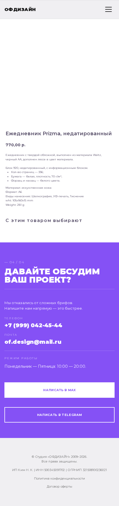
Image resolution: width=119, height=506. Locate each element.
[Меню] (108, 9)
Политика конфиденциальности (59, 478)
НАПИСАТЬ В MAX (59, 390)
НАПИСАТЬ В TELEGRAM (59, 415)
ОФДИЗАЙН (20, 9)
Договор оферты (59, 486)
